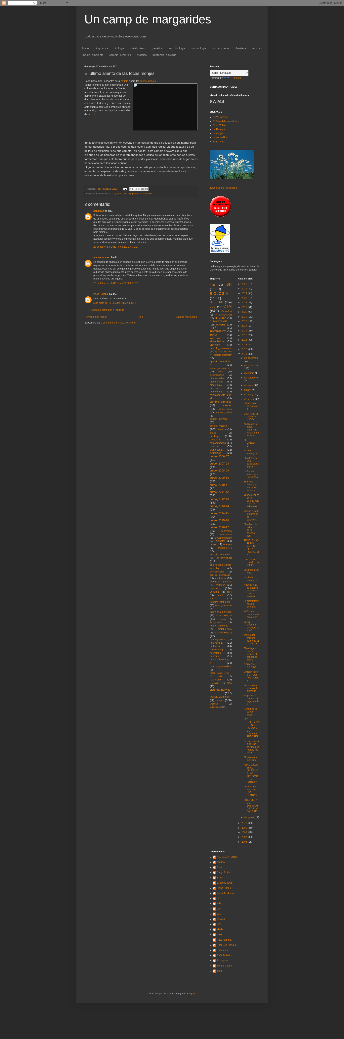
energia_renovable (220, 554)
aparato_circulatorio (221, 348)
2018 (244, 321)
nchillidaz (98, 211)
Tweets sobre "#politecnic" (224, 187)
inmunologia (198, 48)
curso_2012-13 (219, 499)
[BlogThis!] (135, 189)
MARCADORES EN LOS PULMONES (251, 676)
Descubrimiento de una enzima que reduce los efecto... (251, 747)
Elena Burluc (224, 888)
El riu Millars (219, 125)
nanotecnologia (217, 649)
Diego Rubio (224, 872)
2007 (244, 837)
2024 (244, 293)
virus (219, 700)
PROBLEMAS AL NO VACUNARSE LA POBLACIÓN (251, 547)
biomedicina (216, 381)
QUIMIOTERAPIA (218, 321)
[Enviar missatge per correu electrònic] (124, 189)
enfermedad (224, 557)
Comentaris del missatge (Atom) (118, 322)
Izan (219, 908)
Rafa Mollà (223, 950)
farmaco (220, 585)
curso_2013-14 (219, 506)
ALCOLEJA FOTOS (227, 857)
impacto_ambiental (220, 602)
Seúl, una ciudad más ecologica (251, 614)
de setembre (251, 377)
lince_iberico (216, 622)
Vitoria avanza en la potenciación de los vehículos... (251, 501)
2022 (244, 302)
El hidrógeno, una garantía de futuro (251, 462)
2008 (244, 832)
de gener (249, 817)
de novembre (251, 365)
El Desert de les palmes (225, 121)
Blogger (191, 993)
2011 (244, 354)
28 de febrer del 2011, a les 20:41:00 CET (115, 246)
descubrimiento (223, 537)
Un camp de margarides (147, 19)
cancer (227, 405)
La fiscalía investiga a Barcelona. (251, 474)
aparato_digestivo (223, 352)
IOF (219, 903)
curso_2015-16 (219, 520)
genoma (214, 591)
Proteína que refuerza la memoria (251, 688)
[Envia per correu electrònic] (131, 189)
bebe (220, 371)
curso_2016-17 (219, 527)
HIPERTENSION (223, 315)
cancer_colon (225, 409)
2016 (244, 330)
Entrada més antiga (186, 317)
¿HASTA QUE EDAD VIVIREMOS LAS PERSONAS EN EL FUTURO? (251, 773)
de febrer (249, 399)
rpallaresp (215, 679)
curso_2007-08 (219, 463)
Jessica (221, 919)
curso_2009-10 (219, 477)
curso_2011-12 (219, 491)
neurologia (216, 653)
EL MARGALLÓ (251, 443)
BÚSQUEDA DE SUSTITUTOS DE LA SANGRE (251, 806)
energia (227, 544)
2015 (244, 335)
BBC (93, 114)
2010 (244, 823)
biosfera (241, 48)
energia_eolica (225, 548)
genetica (157, 48)
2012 (244, 349)
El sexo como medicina (251, 759)
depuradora (225, 534)
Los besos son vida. (251, 571)
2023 (244, 298)
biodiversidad (217, 378)
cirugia (213, 433)
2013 (244, 344)
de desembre (251, 358)
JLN (219, 914)
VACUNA (215, 338)
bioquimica (101, 48)
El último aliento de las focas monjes (250, 486)
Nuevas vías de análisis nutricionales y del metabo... (251, 590)
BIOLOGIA (219, 293)
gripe (229, 592)
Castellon (226, 311)
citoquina (215, 439)
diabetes (220, 541)
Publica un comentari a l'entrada (106, 310)
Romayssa (222, 960)
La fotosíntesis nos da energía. (251, 604)
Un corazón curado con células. (251, 562)
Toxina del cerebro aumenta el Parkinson (251, 639)
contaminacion (221, 48)
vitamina (214, 704)
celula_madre (218, 425)
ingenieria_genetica (221, 612)
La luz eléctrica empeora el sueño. (251, 626)
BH (229, 284)
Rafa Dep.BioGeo (226, 945)
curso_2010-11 (123, 193)
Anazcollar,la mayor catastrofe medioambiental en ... (251, 430)
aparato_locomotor (223, 355)
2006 (244, 841)
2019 (244, 316)
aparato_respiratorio (219, 368)
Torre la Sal (219, 141)
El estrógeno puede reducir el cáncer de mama (250, 654)
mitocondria (216, 642)
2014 (244, 339)
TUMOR (214, 334)
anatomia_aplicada (164, 54)
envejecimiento (217, 571)
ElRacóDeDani (225, 882)
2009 (244, 827)
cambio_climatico (120, 54)
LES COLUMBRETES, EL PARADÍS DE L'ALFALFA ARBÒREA (251, 728)
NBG (219, 934)
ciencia (222, 429)
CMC (212, 306)
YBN (219, 970)
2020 (244, 312)
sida (229, 683)
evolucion (220, 578)
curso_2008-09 (219, 470)
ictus (212, 598)
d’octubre (249, 373)
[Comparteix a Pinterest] (147, 189)
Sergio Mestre (224, 965)
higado (220, 595)
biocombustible (217, 375)
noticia (124, 80)
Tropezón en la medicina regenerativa (251, 700)
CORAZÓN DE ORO (250, 666)
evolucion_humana (220, 581)
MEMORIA (220, 318)
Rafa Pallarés (224, 955)
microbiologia (176, 48)
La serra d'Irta (220, 137)
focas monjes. (148, 80)
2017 (244, 325)
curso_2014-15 (219, 513)
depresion (226, 531)
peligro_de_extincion (142, 193)
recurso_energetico (220, 666)
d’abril (248, 389)
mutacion (215, 646)
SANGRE (220, 324)
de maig (249, 385)
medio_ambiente (93, 54)
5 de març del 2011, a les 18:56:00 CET (114, 303)
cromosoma (216, 449)
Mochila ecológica (250, 452)
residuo (220, 676)
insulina (222, 619)
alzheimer (215, 344)
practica (142, 54)
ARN (212, 284)
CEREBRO (216, 302)
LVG (219, 924)
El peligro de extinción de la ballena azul (250, 530)
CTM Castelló (220, 117)
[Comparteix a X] (139, 189)
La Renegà (219, 129)
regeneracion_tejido (219, 673)
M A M (220, 929)
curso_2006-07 (219, 456)
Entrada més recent (96, 317)
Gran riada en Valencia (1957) (251, 416)
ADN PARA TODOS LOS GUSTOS (250, 791)
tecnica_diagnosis (220, 696)
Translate (236, 77)
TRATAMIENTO (218, 331)
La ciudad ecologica (250, 579)
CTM (112, 193)
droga (213, 544)
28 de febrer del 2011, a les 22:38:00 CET (115, 283)
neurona (214, 656)
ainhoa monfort (101, 257)
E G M (220, 877)
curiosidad (215, 453)
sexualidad (215, 683)
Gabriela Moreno (226, 893)
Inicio (85, 48)
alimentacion (217, 341)
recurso (257, 48)
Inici (141, 317)
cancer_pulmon (218, 419)
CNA (219, 867)
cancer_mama (224, 412)
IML (219, 898)
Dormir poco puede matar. (250, 712)
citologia (119, 48)
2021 (244, 307)
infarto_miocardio (223, 605)
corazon (214, 446)
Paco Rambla (100, 294)
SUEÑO (214, 328)
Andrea (221, 862)
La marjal (218, 133)
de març (249, 394)
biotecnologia (217, 391)
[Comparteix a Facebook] (143, 189)
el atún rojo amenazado (251, 406)
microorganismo (217, 639)
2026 (244, 284)
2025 (244, 288)
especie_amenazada (220, 575)
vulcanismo (215, 707)
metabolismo (138, 48)
